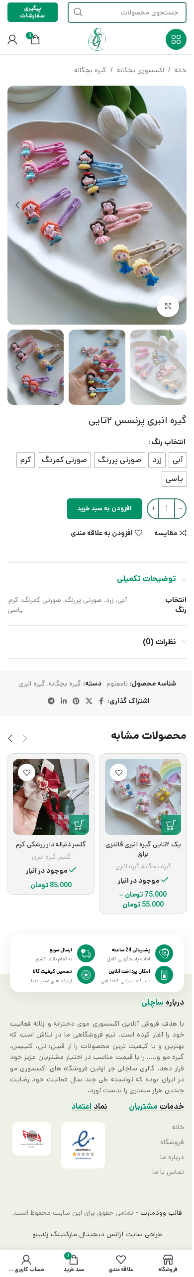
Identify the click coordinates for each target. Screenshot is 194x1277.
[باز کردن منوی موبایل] (176, 39)
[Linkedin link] (64, 701)
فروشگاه (172, 1142)
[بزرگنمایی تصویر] (168, 306)
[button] (177, 205)
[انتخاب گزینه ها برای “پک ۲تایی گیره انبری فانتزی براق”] (171, 825)
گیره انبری (31, 684)
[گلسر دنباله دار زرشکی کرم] (51, 797)
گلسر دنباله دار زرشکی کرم (51, 844)
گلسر (64, 857)
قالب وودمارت (160, 1213)
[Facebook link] (101, 701)
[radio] (178, 460)
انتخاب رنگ (168, 442)
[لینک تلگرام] (51, 701)
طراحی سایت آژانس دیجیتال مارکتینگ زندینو (97, 1234)
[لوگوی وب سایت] (97, 39)
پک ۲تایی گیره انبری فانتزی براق (143, 849)
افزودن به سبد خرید (104, 508)
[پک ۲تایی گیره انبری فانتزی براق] (143, 797)
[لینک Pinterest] (76, 701)
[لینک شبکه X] (89, 701)
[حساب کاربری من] (12, 39)
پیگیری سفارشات (32, 11)
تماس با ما (168, 1172)
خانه (181, 70)
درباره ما (172, 1157)
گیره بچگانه (90, 70)
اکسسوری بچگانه (140, 70)
